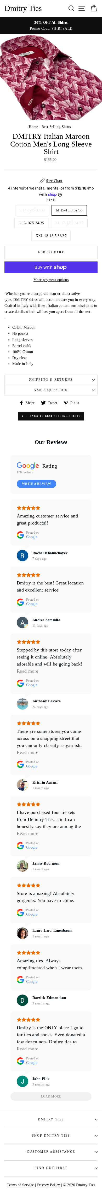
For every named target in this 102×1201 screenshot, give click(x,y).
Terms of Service (20, 1185)
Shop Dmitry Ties (51, 1135)
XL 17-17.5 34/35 (69, 223)
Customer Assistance (51, 1152)
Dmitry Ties (23, 8)
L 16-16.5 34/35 (31, 223)
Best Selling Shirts (56, 127)
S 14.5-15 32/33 (32, 210)
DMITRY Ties (51, 1119)
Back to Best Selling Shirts (55, 416)
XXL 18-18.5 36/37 (51, 236)
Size (51, 200)
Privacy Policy (49, 1185)
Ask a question (51, 390)
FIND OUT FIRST (51, 1168)
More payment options (51, 280)
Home (33, 127)
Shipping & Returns (51, 379)
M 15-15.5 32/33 (69, 210)
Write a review (36, 484)
